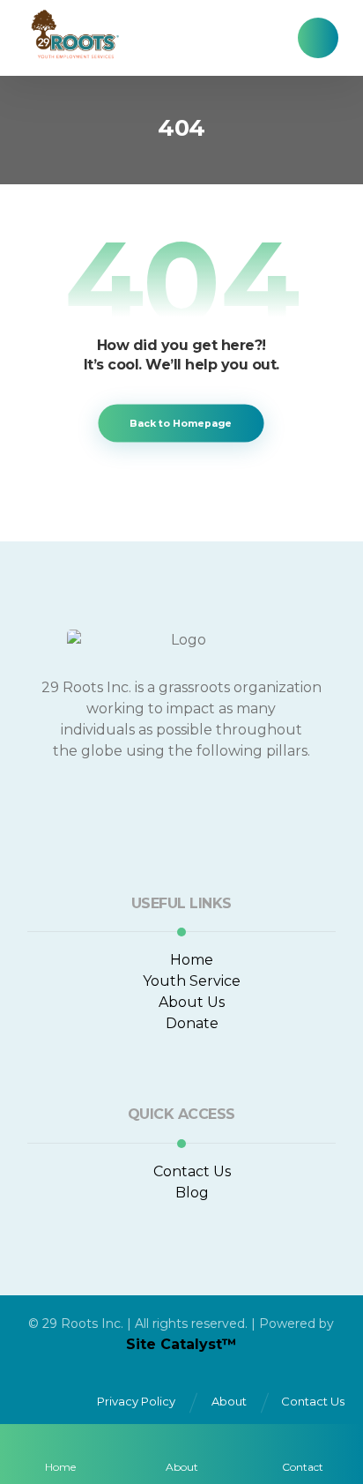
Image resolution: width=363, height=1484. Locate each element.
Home (191, 959)
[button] (111, 806)
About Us (192, 1002)
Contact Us (192, 1171)
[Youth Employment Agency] (74, 34)
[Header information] (318, 36)
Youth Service (192, 981)
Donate (192, 1023)
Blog (192, 1192)
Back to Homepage (181, 423)
